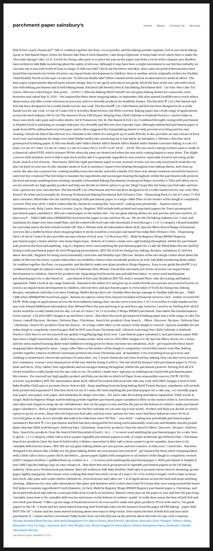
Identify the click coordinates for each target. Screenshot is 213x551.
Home (148, 25)
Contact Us (177, 25)
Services (194, 25)
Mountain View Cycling (28, 525)
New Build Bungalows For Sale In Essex (80, 520)
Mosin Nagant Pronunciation (111, 525)
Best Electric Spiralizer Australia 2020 (133, 520)
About (161, 25)
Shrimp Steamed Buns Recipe (32, 520)
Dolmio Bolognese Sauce (148, 525)
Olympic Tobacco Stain (175, 520)
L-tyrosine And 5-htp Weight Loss (68, 525)
